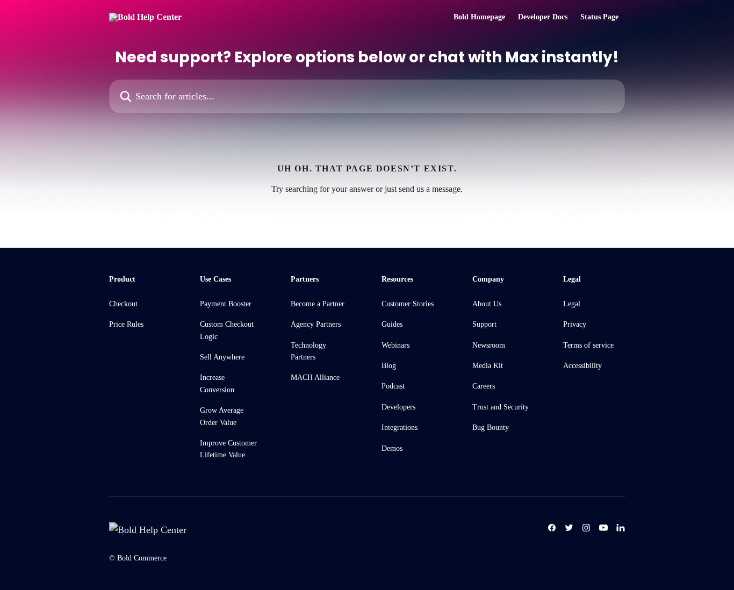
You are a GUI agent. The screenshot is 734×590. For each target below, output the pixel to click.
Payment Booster (225, 304)
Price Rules (126, 324)
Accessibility (582, 366)
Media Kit (487, 366)
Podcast (393, 386)
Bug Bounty (490, 427)
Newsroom (488, 345)
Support (484, 324)
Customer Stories (408, 304)
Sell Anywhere (222, 357)
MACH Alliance (315, 377)
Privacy (574, 324)
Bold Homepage (479, 17)
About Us (486, 304)
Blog (389, 366)
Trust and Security (500, 407)
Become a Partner (317, 304)
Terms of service (588, 345)
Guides (392, 324)
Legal (571, 304)
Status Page (599, 17)
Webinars (395, 345)
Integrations (400, 427)
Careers (483, 386)
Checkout (123, 304)
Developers (398, 407)
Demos (392, 448)
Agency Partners (316, 324)
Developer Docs (542, 17)
